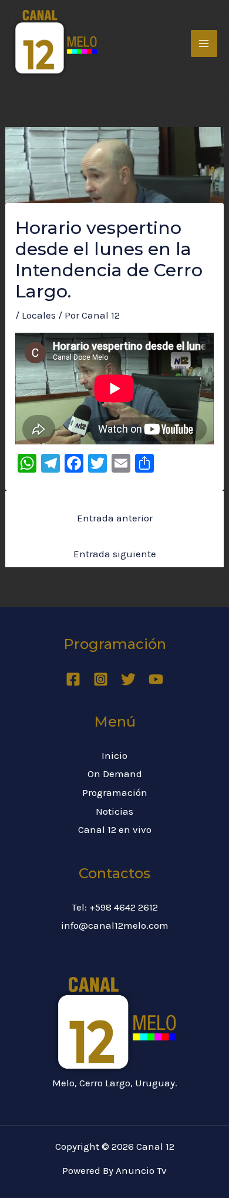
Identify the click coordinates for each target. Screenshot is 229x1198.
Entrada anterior (115, 518)
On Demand (114, 773)
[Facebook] (73, 679)
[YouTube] (156, 679)
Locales (39, 315)
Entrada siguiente (114, 554)
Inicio (114, 755)
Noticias (114, 811)
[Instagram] (100, 679)
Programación (114, 792)
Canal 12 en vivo (114, 829)
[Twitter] (128, 679)
